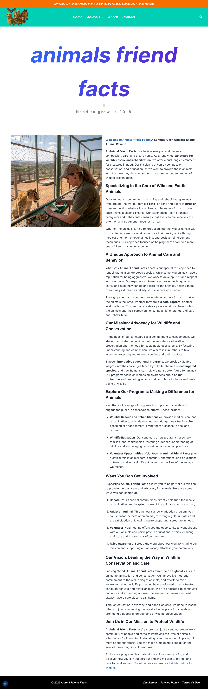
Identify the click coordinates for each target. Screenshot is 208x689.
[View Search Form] (201, 17)
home (77, 17)
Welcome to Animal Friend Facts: (128, 139)
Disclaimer (150, 682)
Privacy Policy (170, 682)
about (113, 17)
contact (128, 17)
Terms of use (191, 682)
